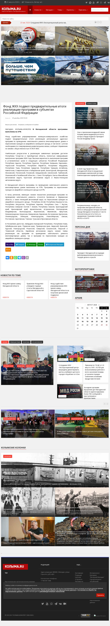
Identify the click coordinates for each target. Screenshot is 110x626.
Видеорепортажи (9, 419)
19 (87, 321)
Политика (26, 342)
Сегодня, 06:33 (89, 359)
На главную (79, 573)
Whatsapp (32, 244)
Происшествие (15, 342)
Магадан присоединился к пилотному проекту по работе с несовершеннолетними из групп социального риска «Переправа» (25, 431)
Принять (100, 595)
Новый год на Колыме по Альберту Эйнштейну (75, 507)
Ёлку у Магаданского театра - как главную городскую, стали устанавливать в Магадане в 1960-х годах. (27, 513)
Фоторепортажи (84, 269)
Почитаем (7, 456)
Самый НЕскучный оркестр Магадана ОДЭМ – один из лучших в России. (26, 543)
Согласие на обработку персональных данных (98, 600)
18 (82, 321)
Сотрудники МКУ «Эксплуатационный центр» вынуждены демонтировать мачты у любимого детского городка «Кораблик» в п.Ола (69, 369)
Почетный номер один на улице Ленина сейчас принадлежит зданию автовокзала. (35, 484)
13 (92, 318)
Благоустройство (63, 419)
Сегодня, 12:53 (8, 366)
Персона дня (82, 227)
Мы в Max (9, 244)
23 (106, 321)
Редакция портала (78, 576)
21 (97, 321)
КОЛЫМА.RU (11, 9)
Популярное (80, 103)
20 (92, 321)
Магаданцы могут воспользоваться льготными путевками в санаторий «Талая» (82, 48)
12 (87, 318)
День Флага (30, 366)
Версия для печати (11, 124)
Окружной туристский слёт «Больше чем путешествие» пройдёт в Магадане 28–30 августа (28, 78)
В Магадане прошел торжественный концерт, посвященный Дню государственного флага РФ (91, 284)
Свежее (4, 342)
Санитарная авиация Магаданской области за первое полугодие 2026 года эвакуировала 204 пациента (82, 78)
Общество (20, 366)
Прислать (82, 10)
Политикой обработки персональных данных (58, 590)
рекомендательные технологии (52, 591)
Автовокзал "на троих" (14, 480)
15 (102, 318)
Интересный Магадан (55, 244)
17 (78, 321)
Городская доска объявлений (95, 580)
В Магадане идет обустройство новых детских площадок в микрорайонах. (80, 432)
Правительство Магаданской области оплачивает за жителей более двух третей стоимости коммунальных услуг (28, 48)
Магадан (49, 10)
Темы (59, 10)
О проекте (78, 579)
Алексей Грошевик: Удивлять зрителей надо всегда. (23, 540)
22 (102, 321)
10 (78, 318)
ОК (9, 250)
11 (82, 318)
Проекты (70, 10)
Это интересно (37, 342)
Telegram (21, 244)
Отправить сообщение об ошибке (28, 124)
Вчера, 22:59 (62, 396)
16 (106, 318)
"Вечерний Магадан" (97, 577)
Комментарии (91, 103)
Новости (37, 10)
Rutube (40, 244)
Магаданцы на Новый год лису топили (18, 509)
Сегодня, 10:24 (63, 359)
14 (97, 318)
